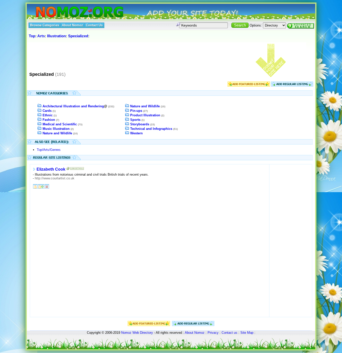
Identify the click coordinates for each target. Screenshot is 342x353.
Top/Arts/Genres (49, 150)
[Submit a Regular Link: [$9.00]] (292, 85)
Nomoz (126, 332)
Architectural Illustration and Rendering (73, 106)
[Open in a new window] (68, 169)
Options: (256, 25)
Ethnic (48, 115)
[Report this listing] (46, 186)
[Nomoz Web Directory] (70, 12)
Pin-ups (136, 111)
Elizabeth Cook (51, 169)
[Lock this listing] (35, 186)
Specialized (78, 36)
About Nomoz (195, 332)
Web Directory (142, 332)
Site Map (246, 332)
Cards (47, 111)
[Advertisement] (119, 55)
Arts (41, 36)
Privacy (213, 332)
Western (136, 133)
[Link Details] (77, 169)
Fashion (49, 120)
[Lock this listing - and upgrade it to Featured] (41, 186)
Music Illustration (56, 129)
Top (32, 36)
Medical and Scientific (60, 124)
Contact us (229, 332)
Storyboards (139, 124)
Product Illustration (145, 115)
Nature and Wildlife (57, 133)
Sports (135, 120)
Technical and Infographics (151, 129)
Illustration (56, 36)
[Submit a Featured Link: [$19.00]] (249, 85)
